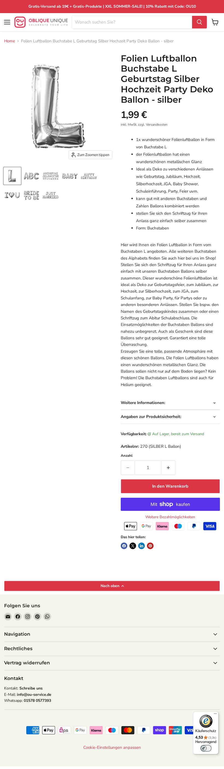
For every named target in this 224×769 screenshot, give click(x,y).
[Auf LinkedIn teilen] (141, 546)
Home (9, 41)
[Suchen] (199, 22)
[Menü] (215, 715)
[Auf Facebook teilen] (124, 546)
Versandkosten (156, 124)
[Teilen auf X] (132, 546)
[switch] (206, 748)
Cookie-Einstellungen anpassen (112, 747)
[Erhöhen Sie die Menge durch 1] (168, 468)
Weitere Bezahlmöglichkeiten (170, 517)
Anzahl (126, 456)
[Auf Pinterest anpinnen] (150, 546)
